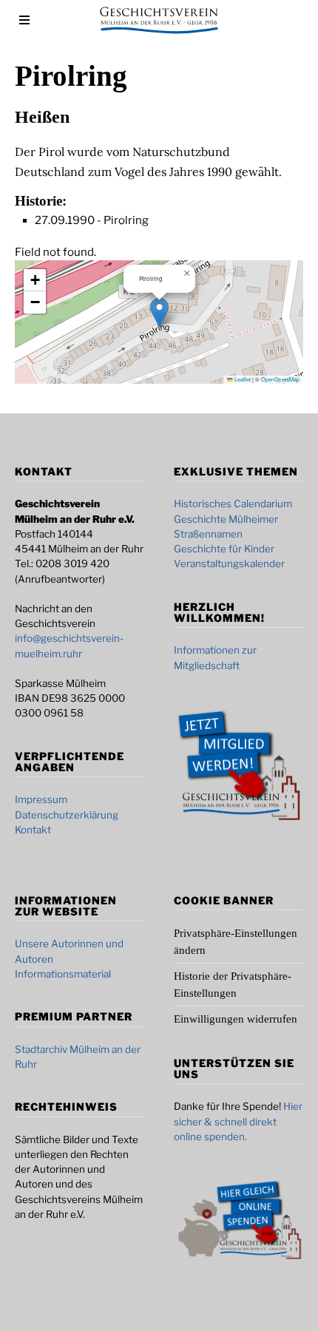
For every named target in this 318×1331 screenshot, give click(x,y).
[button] (159, 312)
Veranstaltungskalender (229, 563)
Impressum (41, 799)
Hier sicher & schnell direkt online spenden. (238, 1121)
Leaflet (242, 379)
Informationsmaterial (63, 974)
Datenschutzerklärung (66, 815)
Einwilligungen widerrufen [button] (235, 1019)
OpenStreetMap (280, 379)
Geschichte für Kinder (224, 549)
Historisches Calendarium (233, 503)
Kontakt (33, 830)
